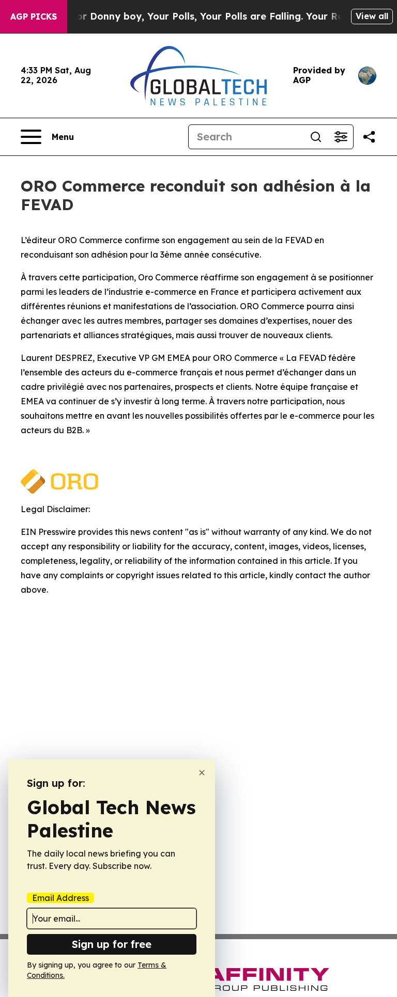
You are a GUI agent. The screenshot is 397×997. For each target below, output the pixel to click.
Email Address (60, 898)
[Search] (315, 137)
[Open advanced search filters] (340, 137)
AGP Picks (33, 16)
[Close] (202, 773)
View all (372, 16)
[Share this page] (369, 136)
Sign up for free (111, 944)
